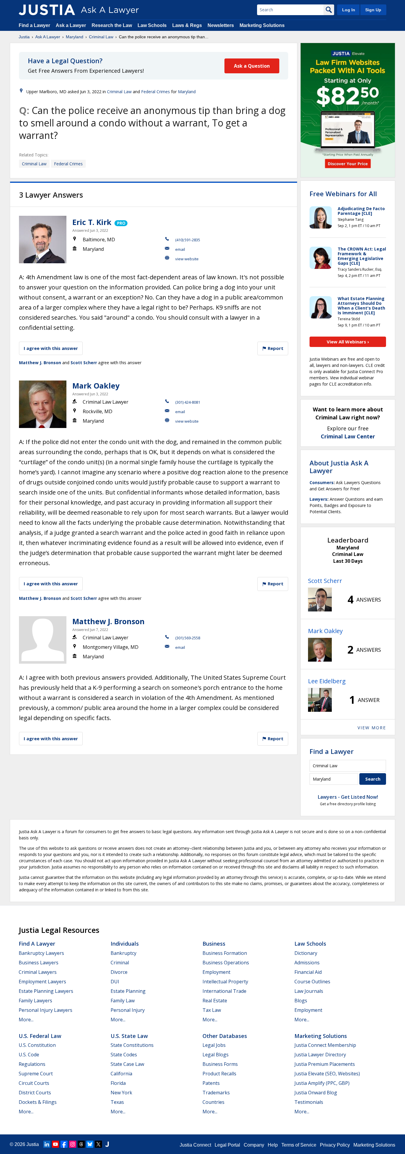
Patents (211, 1083)
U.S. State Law (129, 1035)
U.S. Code (29, 1054)
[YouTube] (55, 1144)
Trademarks (216, 1092)
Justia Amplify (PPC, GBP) (322, 1083)
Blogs (300, 1000)
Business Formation (225, 953)
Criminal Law (101, 36)
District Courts (35, 1092)
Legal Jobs (214, 1045)
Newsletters (221, 25)
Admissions (307, 962)
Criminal (120, 962)
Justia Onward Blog (315, 1092)
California (121, 1073)
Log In (348, 9)
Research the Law (112, 25)
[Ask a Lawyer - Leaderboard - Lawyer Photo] (320, 599)
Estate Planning (128, 991)
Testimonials (308, 1102)
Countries (213, 1102)
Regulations (32, 1064)
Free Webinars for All (343, 193)
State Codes (124, 1054)
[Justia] (47, 9)
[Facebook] (64, 1144)
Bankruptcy (123, 953)
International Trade (224, 991)
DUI (115, 981)
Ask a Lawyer (71, 25)
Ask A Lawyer (47, 36)
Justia (24, 36)
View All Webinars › (348, 342)
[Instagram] (72, 1144)
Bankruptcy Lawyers (41, 953)
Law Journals (308, 991)
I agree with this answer (51, 348)
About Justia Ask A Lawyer (339, 466)
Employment (216, 972)
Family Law (123, 1000)
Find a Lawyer (34, 25)
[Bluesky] (89, 1144)
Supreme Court (36, 1073)
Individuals (125, 943)
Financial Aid (308, 972)
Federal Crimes (155, 91)
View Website (187, 258)
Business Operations (226, 962)
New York (121, 1092)
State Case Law (127, 1064)
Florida (118, 1083)
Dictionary (305, 953)
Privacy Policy (335, 1144)
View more (372, 727)
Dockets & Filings (38, 1102)
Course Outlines (312, 981)
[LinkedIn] (46, 1144)
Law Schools (152, 25)
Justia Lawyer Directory (320, 1054)
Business (214, 943)
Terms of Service (298, 1144)
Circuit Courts (34, 1083)
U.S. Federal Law (40, 1035)
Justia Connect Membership (325, 1045)
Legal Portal (227, 1144)
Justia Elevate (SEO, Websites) (327, 1073)
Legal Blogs (216, 1054)
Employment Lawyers (42, 981)
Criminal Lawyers (38, 972)
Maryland (74, 36)
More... (26, 1019)
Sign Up (373, 9)
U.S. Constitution (37, 1045)
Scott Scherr (84, 362)
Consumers (322, 482)
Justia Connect (195, 1144)
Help (273, 1144)
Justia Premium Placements (324, 1064)
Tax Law (212, 1010)
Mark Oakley (95, 386)
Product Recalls (219, 1073)
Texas (117, 1102)
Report (275, 348)
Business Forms (220, 1064)
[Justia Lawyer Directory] (107, 1144)
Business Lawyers (38, 962)
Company (254, 1144)
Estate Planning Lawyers (46, 991)
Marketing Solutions (262, 25)
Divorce (119, 972)
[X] (98, 1144)
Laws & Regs (187, 25)
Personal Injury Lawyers (45, 1010)
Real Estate (215, 1000)
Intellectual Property (225, 981)
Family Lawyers (35, 1000)
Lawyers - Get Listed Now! (348, 797)
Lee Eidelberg (327, 681)
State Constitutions (132, 1045)
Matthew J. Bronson (40, 362)
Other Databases (225, 1035)
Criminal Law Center (348, 436)
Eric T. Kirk (91, 222)
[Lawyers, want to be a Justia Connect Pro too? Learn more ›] (120, 222)
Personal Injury (128, 1010)
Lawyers (318, 499)
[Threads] (81, 1144)
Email (180, 249)
